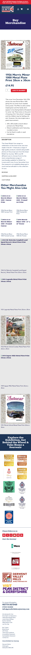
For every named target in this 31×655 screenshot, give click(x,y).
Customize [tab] (6, 180)
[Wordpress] (21, 535)
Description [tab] (6, 140)
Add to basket (18, 90)
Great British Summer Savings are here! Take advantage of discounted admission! (15, 2)
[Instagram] (11, 535)
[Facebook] (4, 535)
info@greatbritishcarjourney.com (15, 609)
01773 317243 (9, 604)
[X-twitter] (7, 535)
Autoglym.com (16, 568)
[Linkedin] (18, 535)
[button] (27, 9)
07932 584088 (7, 607)
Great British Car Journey (10, 641)
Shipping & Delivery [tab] (9, 176)
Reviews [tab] (5, 172)
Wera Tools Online (16, 552)
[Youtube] (14, 535)
